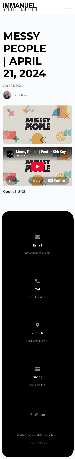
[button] (68, 7)
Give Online (37, 384)
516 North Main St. (37, 340)
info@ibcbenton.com (37, 252)
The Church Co (37, 442)
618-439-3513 (38, 296)
